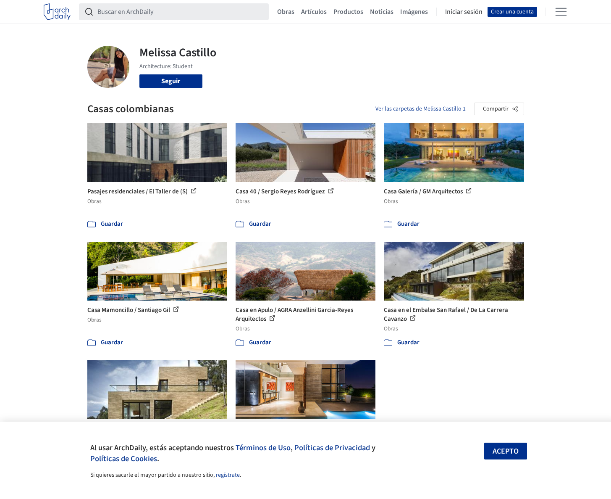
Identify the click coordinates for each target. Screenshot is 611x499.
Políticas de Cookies (123, 458)
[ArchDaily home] (57, 11)
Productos (348, 11)
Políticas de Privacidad (332, 447)
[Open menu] (561, 11)
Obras (285, 11)
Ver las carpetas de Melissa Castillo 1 (420, 109)
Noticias (381, 11)
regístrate (228, 475)
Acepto (506, 451)
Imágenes (414, 11)
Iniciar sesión (464, 11)
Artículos (314, 11)
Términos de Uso (263, 447)
